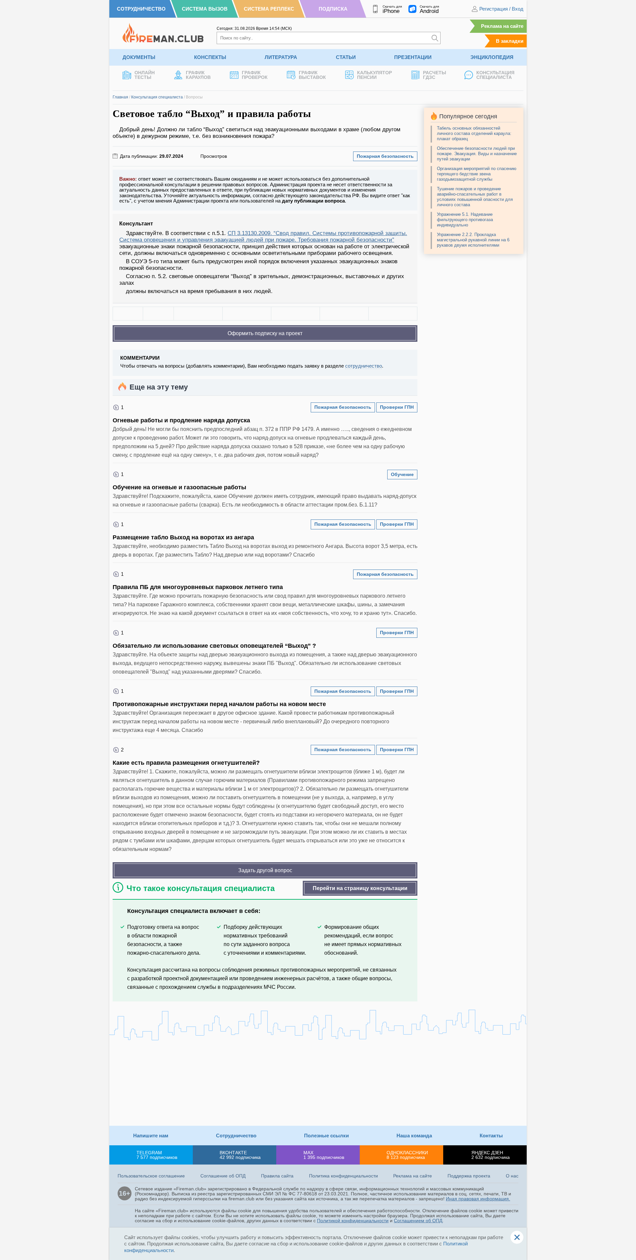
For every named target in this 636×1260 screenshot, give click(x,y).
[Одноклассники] (247, 313)
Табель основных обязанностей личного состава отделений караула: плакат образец (474, 133)
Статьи (346, 57)
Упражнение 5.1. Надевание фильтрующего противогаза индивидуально (465, 219)
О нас (512, 1175)
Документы (139, 57)
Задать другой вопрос (265, 870)
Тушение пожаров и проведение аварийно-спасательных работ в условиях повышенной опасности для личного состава (475, 196)
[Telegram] (344, 313)
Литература (281, 57)
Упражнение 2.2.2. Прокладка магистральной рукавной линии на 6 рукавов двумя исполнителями (473, 240)
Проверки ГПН (397, 407)
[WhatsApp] (295, 313)
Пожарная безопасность (385, 156)
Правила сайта (277, 1175)
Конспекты (210, 57)
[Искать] (435, 38)
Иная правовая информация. (478, 1198)
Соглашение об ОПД (222, 1175)
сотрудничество (363, 366)
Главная (120, 97)
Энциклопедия (491, 57)
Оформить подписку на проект (265, 333)
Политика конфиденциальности (343, 1175)
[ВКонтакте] (198, 313)
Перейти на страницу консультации (360, 888)
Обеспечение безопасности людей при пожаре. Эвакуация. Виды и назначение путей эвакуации (477, 153)
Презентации (413, 57)
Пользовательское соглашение (151, 1175)
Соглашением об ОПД (418, 1220)
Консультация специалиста (157, 97)
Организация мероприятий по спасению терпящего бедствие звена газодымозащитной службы (476, 174)
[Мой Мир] (393, 313)
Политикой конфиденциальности (353, 1220)
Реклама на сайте (502, 26)
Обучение (402, 474)
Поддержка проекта (469, 1175)
